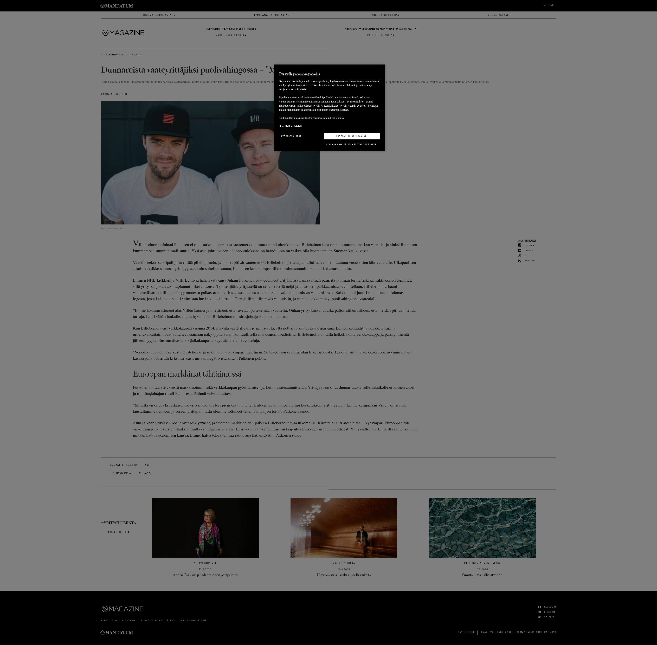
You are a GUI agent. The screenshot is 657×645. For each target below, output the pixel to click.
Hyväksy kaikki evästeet (352, 136)
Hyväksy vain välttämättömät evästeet (351, 144)
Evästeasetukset (292, 136)
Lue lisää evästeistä (291, 126)
